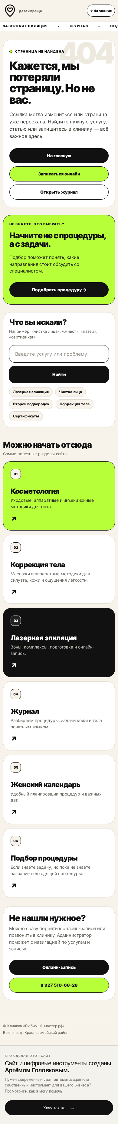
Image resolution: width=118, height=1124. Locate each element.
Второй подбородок (31, 404)
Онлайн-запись (59, 967)
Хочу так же (59, 1108)
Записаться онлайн (59, 173)
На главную (59, 155)
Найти (59, 374)
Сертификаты (26, 416)
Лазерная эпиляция (31, 392)
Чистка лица (70, 392)
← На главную (101, 10)
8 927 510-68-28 (59, 985)
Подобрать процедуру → (59, 289)
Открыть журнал (59, 191)
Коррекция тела (75, 404)
